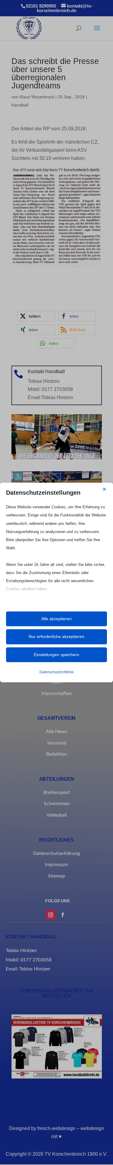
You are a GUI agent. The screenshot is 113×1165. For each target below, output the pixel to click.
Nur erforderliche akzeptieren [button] (56, 636)
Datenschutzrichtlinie (56, 672)
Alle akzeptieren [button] (56, 618)
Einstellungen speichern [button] (56, 654)
